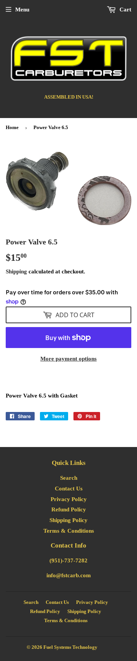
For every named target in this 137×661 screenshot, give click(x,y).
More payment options (68, 359)
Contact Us (69, 488)
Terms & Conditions (68, 531)
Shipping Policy (68, 520)
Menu (22, 9)
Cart (124, 9)
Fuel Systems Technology (70, 647)
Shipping (16, 271)
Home (12, 127)
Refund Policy (68, 509)
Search (68, 478)
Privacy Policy (69, 499)
